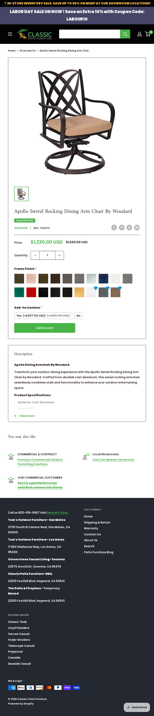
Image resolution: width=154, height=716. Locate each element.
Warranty (91, 528)
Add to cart (44, 328)
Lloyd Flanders (18, 628)
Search (89, 546)
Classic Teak (17, 622)
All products (27, 50)
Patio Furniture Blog (98, 552)
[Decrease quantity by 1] (35, 255)
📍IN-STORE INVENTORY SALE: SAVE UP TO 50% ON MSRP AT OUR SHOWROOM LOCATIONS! (77, 3)
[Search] (125, 34)
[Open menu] (10, 34)
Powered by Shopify (20, 703)
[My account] (140, 34)
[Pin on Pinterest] (122, 227)
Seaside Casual (19, 664)
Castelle (14, 658)
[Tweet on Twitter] (129, 227)
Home (11, 50)
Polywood (15, 652)
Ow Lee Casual (18, 634)
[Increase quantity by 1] (59, 255)
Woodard (21, 228)
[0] (147, 34)
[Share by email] (137, 227)
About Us (90, 540)
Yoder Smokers (19, 640)
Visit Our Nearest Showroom (113, 460)
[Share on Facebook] (114, 227)
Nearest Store (57, 513)
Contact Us (92, 534)
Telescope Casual (21, 646)
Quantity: (21, 255)
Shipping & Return (97, 522)
